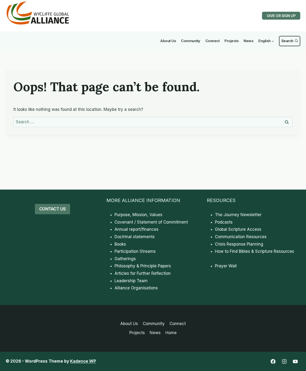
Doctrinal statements (135, 236)
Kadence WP (83, 361)
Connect (212, 41)
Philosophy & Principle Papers (143, 266)
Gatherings (125, 258)
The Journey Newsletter (238, 214)
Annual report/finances (136, 229)
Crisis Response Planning (239, 244)
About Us (168, 41)
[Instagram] (284, 361)
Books (120, 244)
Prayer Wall (226, 266)
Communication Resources (241, 236)
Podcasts (224, 222)
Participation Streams (135, 251)
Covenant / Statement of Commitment (151, 222)
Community (190, 41)
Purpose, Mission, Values (138, 214)
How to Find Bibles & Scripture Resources (254, 251)
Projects (231, 41)
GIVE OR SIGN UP (281, 15)
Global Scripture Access (238, 229)
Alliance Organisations (136, 288)
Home (171, 332)
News (248, 41)
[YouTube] (295, 361)
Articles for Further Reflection (143, 273)
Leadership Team (131, 280)
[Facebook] (273, 361)
